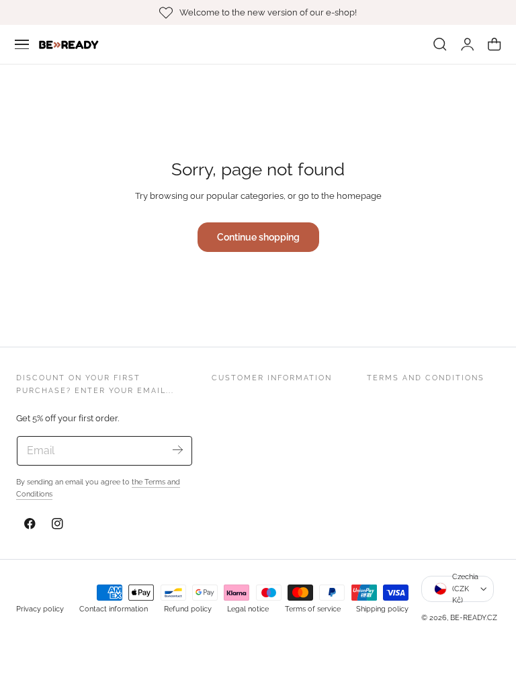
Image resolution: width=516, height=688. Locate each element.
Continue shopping (258, 237)
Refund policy (188, 609)
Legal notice (248, 609)
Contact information (113, 609)
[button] (22, 44)
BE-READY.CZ (473, 617)
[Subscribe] (177, 449)
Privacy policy (40, 609)
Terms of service (313, 609)
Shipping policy (382, 609)
